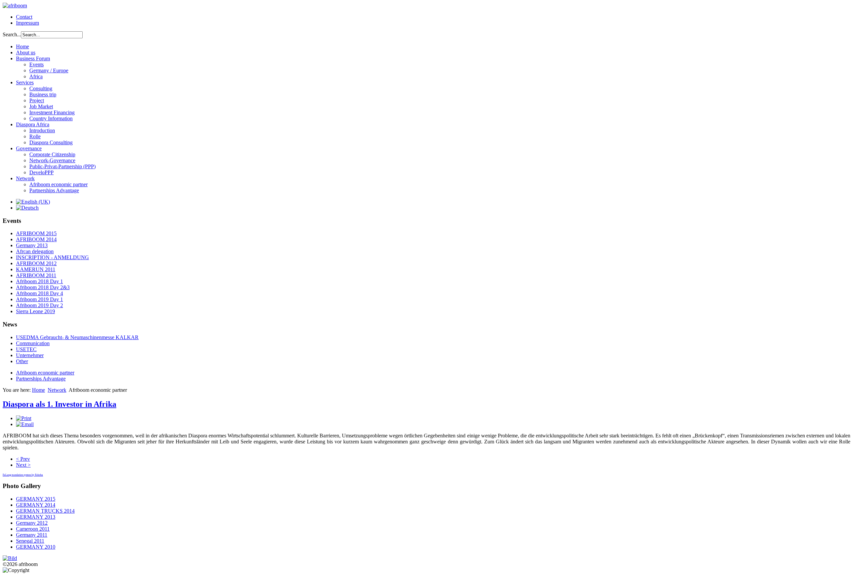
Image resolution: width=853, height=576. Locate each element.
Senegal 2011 (30, 541)
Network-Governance (52, 160)
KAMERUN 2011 (35, 269)
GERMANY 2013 (35, 517)
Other (22, 361)
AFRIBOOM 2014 (36, 239)
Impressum (27, 23)
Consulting (40, 88)
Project (36, 100)
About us (25, 52)
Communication (33, 343)
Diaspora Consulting (51, 142)
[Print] (23, 418)
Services (25, 82)
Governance (29, 148)
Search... (12, 34)
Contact (24, 17)
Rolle (35, 136)
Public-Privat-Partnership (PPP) (62, 166)
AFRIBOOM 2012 (36, 263)
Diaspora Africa (32, 124)
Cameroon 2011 (33, 529)
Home (22, 46)
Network (25, 178)
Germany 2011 (31, 535)
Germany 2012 (32, 523)
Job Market (41, 106)
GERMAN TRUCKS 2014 (45, 511)
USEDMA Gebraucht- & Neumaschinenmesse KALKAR (77, 337)
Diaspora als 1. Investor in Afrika (59, 404)
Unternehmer (30, 355)
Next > (23, 465)
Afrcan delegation (35, 251)
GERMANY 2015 (35, 499)
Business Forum (33, 58)
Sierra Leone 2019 (35, 311)
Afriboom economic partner (58, 184)
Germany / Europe (48, 70)
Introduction (42, 130)
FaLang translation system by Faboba (23, 474)
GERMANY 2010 (35, 547)
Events (36, 64)
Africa (36, 76)
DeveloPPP (41, 172)
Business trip (42, 94)
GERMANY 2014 (35, 505)
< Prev (23, 459)
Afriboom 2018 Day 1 (39, 281)
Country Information (51, 118)
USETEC (26, 349)
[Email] (25, 424)
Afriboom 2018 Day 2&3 (43, 287)
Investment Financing (52, 112)
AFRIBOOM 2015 (36, 233)
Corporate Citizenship (52, 154)
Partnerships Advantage (54, 190)
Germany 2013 (32, 245)
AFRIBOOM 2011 (36, 275)
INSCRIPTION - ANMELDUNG (52, 257)
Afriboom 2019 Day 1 (39, 299)
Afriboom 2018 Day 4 (39, 293)
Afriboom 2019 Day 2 (39, 305)
